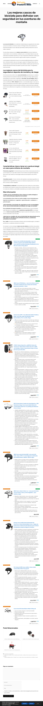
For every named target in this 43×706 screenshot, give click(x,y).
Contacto (35, 3)
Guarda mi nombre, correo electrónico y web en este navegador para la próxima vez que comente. (21, 691)
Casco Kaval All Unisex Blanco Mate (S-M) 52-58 (25, 608)
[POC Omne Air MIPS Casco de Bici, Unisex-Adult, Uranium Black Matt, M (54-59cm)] (8, 570)
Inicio (4, 3)
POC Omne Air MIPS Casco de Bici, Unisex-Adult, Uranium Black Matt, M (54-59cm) (25, 568)
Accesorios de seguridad (8, 653)
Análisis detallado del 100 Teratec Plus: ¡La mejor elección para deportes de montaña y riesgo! (21, 657)
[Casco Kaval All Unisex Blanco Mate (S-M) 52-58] (8, 610)
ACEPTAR (24, 703)
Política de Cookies (12, 703)
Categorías (10, 3)
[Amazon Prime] (37, 274)
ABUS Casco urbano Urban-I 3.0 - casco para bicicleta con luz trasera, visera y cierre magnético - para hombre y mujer (26, 492)
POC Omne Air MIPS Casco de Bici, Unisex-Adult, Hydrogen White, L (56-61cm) (15, 112)
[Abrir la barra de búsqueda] (39, 3)
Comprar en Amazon (34, 308)
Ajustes (38, 703)
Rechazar (31, 703)
